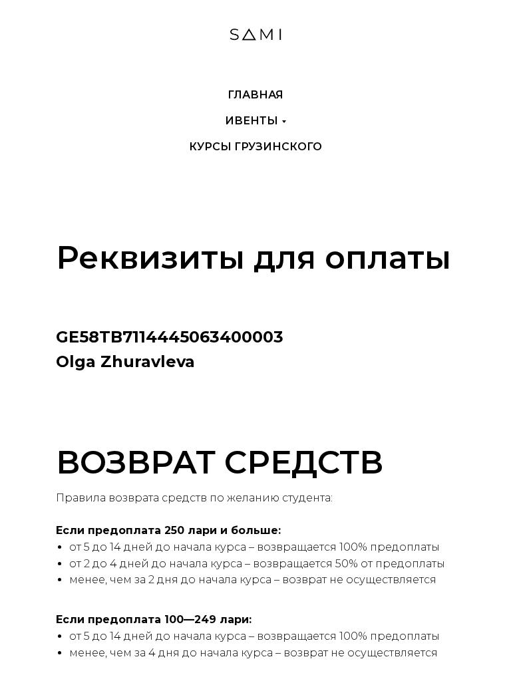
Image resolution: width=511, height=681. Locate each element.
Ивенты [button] (251, 120)
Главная (255, 94)
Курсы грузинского (255, 146)
